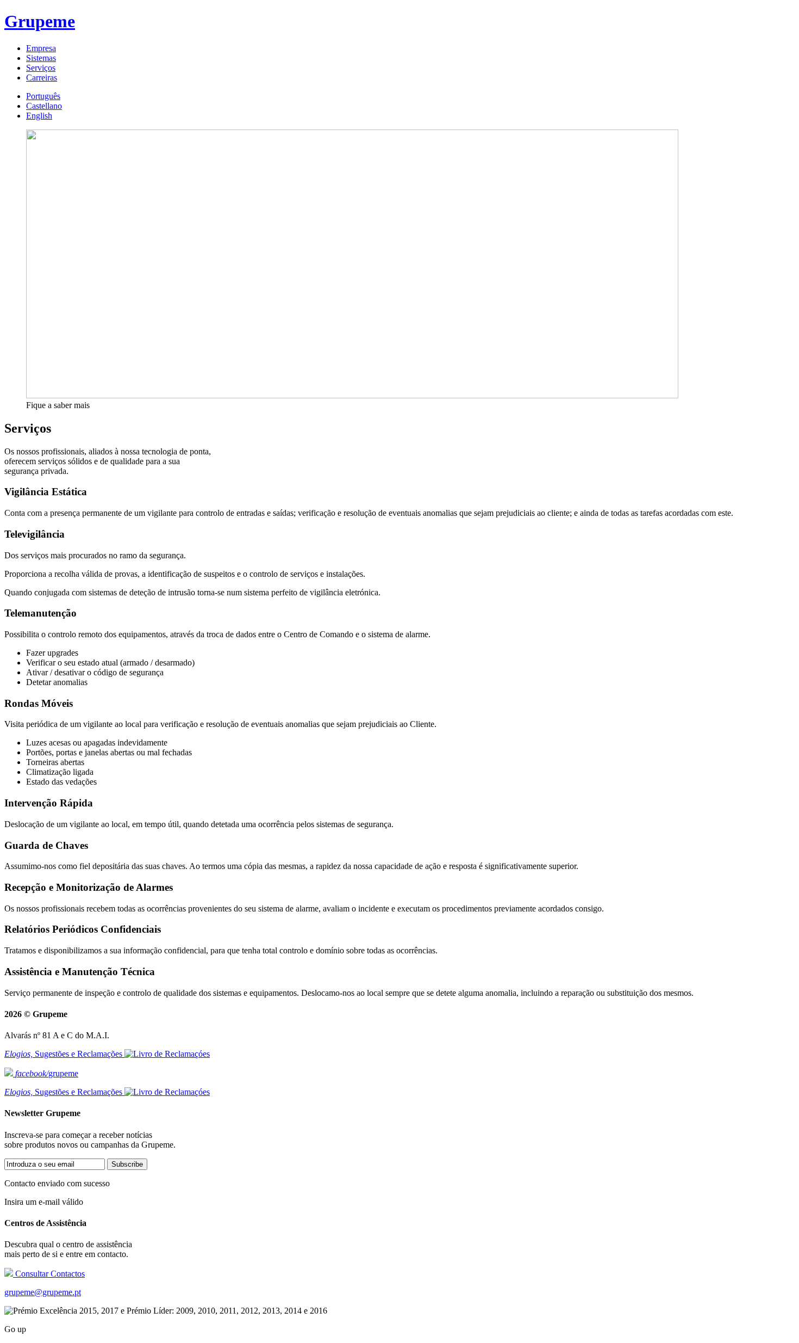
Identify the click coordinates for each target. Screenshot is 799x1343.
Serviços (40, 67)
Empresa (41, 48)
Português (43, 96)
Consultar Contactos (49, 1273)
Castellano (44, 105)
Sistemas (41, 58)
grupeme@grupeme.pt (42, 1292)
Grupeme (39, 21)
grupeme (46, 1073)
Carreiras (41, 77)
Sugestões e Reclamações (64, 1053)
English (39, 115)
